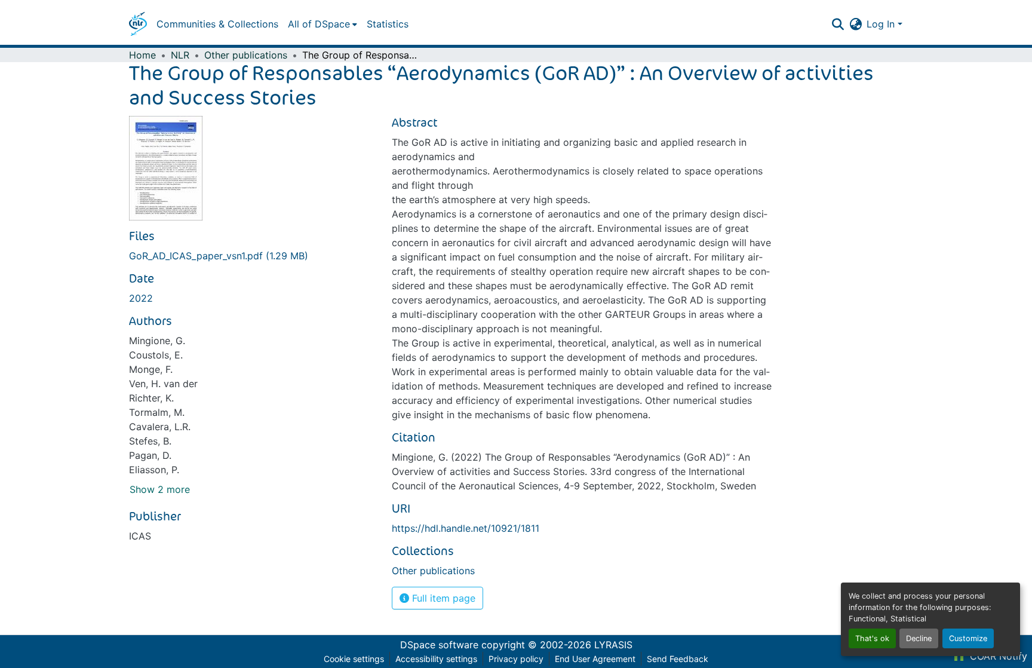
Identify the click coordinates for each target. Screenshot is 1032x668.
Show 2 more (160, 489)
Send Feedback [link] (677, 659)
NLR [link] (180, 55)
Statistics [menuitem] (387, 24)
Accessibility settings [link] (436, 659)
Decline (919, 638)
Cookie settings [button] (354, 659)
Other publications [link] (245, 55)
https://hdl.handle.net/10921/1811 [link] (465, 528)
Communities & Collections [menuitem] (217, 24)
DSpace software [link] (439, 645)
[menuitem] (322, 24)
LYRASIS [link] (613, 645)
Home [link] (142, 55)
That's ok (872, 638)
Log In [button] (882, 24)
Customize (968, 638)
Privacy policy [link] (516, 659)
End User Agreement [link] (595, 659)
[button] (138, 24)
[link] (253, 256)
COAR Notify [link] (997, 656)
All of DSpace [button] (319, 24)
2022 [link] (141, 298)
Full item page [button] (442, 598)
